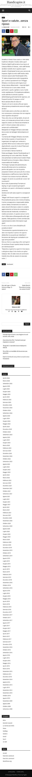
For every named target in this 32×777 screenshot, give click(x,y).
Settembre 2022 (7, 461)
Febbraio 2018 (7, 607)
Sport (4, 739)
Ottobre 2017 (7, 617)
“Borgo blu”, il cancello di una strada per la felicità (14, 346)
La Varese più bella (8, 726)
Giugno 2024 (6, 421)
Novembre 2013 (7, 685)
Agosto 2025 (6, 386)
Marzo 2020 (6, 539)
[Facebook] (3, 31)
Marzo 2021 (6, 510)
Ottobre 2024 (7, 410)
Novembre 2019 (7, 550)
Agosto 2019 (6, 558)
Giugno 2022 (6, 469)
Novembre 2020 (7, 521)
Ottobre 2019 (7, 553)
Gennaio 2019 (7, 577)
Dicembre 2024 (7, 405)
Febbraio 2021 (7, 512)
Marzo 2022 (6, 477)
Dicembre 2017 (7, 612)
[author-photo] (16, 304)
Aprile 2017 (6, 634)
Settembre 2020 (7, 526)
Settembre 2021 (7, 494)
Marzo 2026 (6, 381)
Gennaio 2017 (7, 642)
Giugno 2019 (6, 564)
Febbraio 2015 (7, 674)
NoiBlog (5, 731)
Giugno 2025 (6, 391)
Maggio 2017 (6, 631)
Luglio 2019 (6, 561)
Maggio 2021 (6, 504)
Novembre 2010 (7, 693)
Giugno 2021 (6, 502)
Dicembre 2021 (7, 486)
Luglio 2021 (6, 499)
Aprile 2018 (6, 601)
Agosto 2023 (6, 437)
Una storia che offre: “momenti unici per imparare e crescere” (14, 341)
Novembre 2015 (7, 671)
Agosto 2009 (6, 703)
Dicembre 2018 (7, 580)
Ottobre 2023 (7, 432)
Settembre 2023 (7, 434)
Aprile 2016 (6, 666)
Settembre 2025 (7, 383)
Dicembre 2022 (7, 453)
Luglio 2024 (6, 418)
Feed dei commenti (8, 758)
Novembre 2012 (7, 690)
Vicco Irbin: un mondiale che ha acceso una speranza (15, 352)
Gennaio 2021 (7, 515)
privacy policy (11, 771)
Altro (7, 15)
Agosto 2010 (6, 698)
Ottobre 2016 (7, 650)
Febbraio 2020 (7, 542)
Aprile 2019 (6, 569)
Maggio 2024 (6, 424)
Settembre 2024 (7, 413)
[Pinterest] (12, 31)
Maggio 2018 (6, 599)
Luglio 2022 (6, 467)
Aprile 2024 (6, 426)
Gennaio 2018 (7, 609)
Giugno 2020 (6, 534)
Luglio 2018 (6, 593)
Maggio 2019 (6, 566)
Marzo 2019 (6, 572)
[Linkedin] (16, 311)
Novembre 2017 (7, 615)
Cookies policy (20, 771)
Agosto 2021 (6, 496)
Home (3, 15)
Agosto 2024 (6, 416)
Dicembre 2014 (7, 677)
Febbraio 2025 (7, 399)
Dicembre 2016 (7, 644)
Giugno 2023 (6, 443)
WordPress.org (7, 761)
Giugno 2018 (6, 596)
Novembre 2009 (7, 701)
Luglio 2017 (6, 625)
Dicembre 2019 (7, 547)
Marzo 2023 (6, 445)
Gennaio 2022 (7, 483)
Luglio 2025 (6, 389)
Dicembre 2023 (7, 429)
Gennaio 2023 (7, 451)
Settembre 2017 (7, 620)
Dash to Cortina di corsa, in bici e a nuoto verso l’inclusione (16, 357)
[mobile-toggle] (3, 10)
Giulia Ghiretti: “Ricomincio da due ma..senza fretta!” (24, 287)
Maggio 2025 (6, 394)
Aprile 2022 (6, 475)
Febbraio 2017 (7, 639)
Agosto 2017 (6, 623)
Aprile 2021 (6, 507)
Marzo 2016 (6, 668)
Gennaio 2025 (7, 402)
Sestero (5, 734)
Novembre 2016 (7, 647)
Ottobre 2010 (7, 695)
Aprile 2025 (6, 397)
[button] (29, 10)
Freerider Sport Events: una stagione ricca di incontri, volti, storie (15, 335)
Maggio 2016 (6, 663)
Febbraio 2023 (7, 448)
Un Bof (5, 742)
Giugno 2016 (6, 660)
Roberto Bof (6, 27)
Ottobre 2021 (7, 491)
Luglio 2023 (6, 440)
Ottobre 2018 (7, 585)
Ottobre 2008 (7, 706)
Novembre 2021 (7, 488)
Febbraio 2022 (7, 480)
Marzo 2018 (6, 604)
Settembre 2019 (7, 555)
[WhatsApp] (16, 31)
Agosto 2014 (6, 682)
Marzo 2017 (6, 636)
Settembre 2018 (7, 588)
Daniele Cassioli (7, 723)
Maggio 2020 (6, 537)
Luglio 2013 (6, 687)
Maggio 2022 (6, 472)
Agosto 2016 (6, 655)
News (4, 728)
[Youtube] (22, 311)
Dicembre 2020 (7, 518)
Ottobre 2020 (7, 523)
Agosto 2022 (6, 464)
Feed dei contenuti (8, 756)
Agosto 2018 (6, 590)
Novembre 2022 (7, 456)
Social (4, 736)
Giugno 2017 (6, 628)
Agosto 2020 (6, 529)
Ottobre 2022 (7, 459)
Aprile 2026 (6, 378)
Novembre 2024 (7, 408)
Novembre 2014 (7, 679)
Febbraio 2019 (7, 574)
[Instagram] (13, 311)
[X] (7, 31)
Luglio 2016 (6, 658)
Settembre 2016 (7, 652)
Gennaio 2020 (7, 545)
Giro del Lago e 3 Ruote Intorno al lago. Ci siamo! (9, 287)
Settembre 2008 (7, 709)
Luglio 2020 (6, 531)
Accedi (5, 753)
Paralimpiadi (10, 264)
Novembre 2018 (7, 582)
